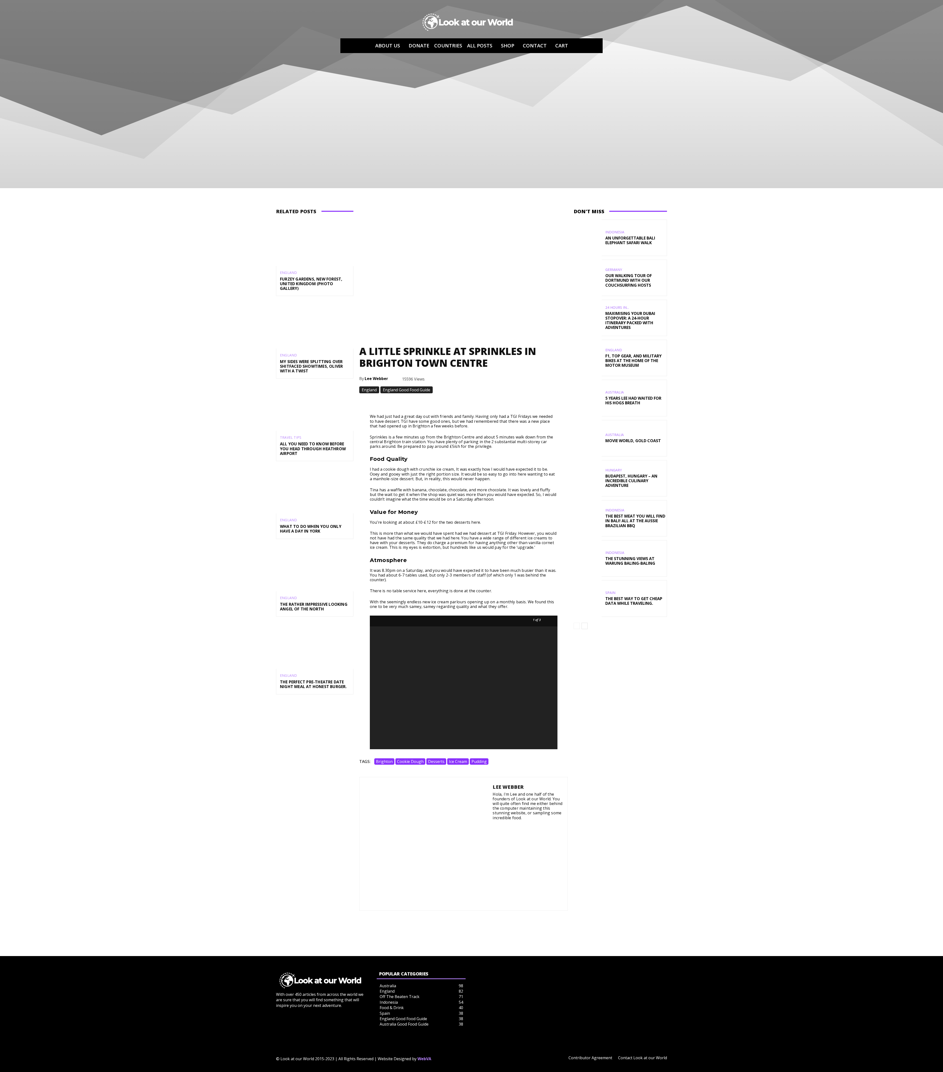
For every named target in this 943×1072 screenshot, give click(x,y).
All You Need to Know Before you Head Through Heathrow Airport (313, 448)
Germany (613, 269)
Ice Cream (458, 761)
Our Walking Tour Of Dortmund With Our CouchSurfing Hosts (628, 280)
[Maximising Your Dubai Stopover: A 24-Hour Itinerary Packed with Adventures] (588, 318)
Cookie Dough (410, 761)
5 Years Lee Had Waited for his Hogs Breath (633, 400)
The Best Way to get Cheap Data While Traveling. (633, 601)
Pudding (479, 761)
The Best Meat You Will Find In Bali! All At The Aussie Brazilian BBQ (635, 520)
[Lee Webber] (426, 843)
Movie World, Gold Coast (633, 440)
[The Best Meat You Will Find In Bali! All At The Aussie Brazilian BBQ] (588, 518)
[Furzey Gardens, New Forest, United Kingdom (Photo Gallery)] (314, 243)
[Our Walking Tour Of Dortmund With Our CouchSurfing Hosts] (588, 278)
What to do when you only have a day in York (310, 529)
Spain (610, 592)
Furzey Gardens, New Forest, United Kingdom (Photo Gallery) (311, 283)
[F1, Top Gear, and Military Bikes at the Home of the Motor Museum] (588, 358)
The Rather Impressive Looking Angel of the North (313, 607)
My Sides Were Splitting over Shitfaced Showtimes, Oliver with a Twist (311, 366)
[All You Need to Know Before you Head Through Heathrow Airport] (314, 407)
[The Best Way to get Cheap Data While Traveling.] (588, 598)
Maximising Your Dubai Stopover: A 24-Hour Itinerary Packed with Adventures (630, 320)
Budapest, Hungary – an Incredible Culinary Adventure (631, 480)
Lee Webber (376, 378)
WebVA (424, 1058)
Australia (614, 392)
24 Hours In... (617, 307)
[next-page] (585, 626)
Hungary (613, 470)
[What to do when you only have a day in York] (314, 490)
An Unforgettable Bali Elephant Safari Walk (630, 240)
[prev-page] (577, 626)
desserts (436, 761)
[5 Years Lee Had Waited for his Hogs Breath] (588, 398)
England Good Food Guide (406, 390)
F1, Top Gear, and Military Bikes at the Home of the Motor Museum (633, 360)
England (288, 272)
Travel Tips (290, 437)
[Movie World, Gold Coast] (588, 438)
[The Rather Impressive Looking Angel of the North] (314, 568)
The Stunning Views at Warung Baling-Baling (630, 561)
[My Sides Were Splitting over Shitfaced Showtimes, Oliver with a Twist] (314, 325)
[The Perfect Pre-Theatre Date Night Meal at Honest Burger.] (314, 645)
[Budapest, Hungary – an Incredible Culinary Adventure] (588, 478)
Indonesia (614, 232)
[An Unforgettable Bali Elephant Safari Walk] (588, 238)
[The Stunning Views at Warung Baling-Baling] (588, 558)
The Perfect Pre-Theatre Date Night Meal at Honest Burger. (313, 684)
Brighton (384, 761)
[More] (538, 402)
